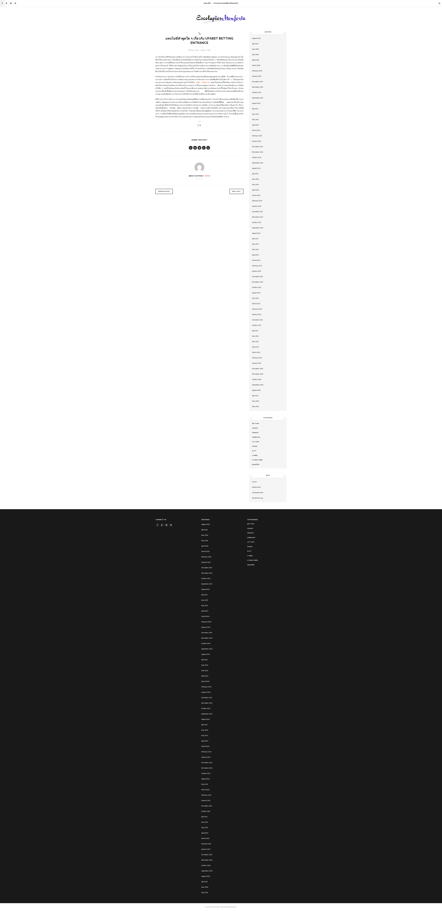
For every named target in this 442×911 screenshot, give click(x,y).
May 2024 (255, 184)
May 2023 (255, 249)
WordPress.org (257, 498)
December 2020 (257, 368)
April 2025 (255, 125)
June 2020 (255, 401)
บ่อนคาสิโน (207, 3)
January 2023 (256, 271)
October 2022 (256, 287)
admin (207, 176)
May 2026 (255, 54)
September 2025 (257, 98)
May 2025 (255, 119)
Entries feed (256, 487)
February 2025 (257, 136)
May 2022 (255, 298)
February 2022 (257, 309)
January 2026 (256, 76)
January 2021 (256, 363)
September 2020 (257, 385)
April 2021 (255, 347)
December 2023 (257, 211)
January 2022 (256, 314)
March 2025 (256, 130)
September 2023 (257, 228)
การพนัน (255, 455)
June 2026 (255, 49)
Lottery (255, 441)
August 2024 (256, 168)
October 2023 (256, 222)
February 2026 (257, 71)
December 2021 (257, 320)
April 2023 (255, 255)
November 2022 (257, 282)
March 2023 (256, 260)
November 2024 (257, 152)
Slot (254, 451)
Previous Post (164, 191)
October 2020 (256, 379)
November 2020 (257, 374)
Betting (190, 50)
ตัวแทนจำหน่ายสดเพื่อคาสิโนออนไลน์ (226, 3)
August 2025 (256, 103)
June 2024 (255, 179)
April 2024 (255, 190)
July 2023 (255, 239)
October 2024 (256, 157)
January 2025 (256, 141)
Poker (254, 446)
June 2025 (255, 114)
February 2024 (257, 201)
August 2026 (256, 38)
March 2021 (256, 352)
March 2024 (256, 195)
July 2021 (255, 331)
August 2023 (256, 233)
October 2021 (256, 325)
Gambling (256, 437)
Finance (255, 432)
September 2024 (257, 163)
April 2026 (255, 60)
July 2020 (255, 396)
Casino (255, 428)
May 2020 (255, 406)
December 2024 (257, 146)
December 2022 (257, 276)
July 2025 (255, 109)
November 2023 (257, 217)
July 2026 (255, 44)
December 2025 (257, 81)
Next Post (236, 191)
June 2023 (255, 244)
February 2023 (257, 266)
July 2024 (255, 174)
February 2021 (257, 358)
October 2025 (256, 92)
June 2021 (255, 336)
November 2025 (257, 87)
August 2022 (256, 293)
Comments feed (257, 492)
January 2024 (256, 206)
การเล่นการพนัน (257, 460)
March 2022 (256, 303)
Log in (254, 482)
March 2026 (256, 65)
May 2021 (255, 341)
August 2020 (256, 390)
